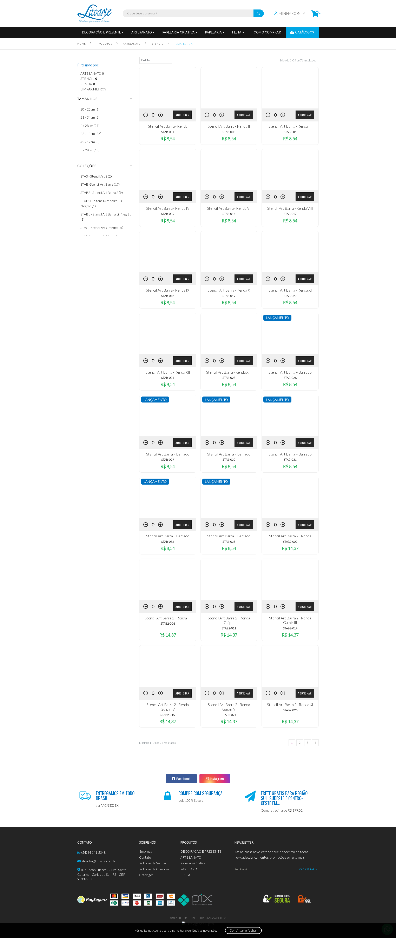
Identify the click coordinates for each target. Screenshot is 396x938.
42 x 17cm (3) (89, 142)
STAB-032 (167, 541)
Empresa (145, 851)
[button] (315, 13)
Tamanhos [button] (87, 99)
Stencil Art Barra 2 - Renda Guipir (229, 620)
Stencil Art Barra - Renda (167, 126)
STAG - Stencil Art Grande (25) (101, 227)
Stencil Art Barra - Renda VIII (290, 208)
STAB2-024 (229, 715)
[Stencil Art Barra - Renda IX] (167, 251)
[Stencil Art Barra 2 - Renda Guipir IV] (167, 666)
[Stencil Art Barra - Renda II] (229, 87)
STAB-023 (229, 377)
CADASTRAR (307, 869)
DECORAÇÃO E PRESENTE (101, 32)
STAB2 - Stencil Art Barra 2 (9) (101, 192)
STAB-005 (167, 213)
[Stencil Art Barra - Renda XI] (290, 251)
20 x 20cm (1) (89, 109)
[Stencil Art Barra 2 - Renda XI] (290, 666)
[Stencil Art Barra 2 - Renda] (290, 497)
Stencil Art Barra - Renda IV (168, 208)
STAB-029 (167, 459)
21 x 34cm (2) (89, 117)
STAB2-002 (290, 541)
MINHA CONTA (291, 13)
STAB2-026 (290, 710)
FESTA (237, 32)
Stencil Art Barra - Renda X (229, 290)
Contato (145, 857)
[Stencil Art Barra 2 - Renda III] (167, 579)
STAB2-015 (167, 715)
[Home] (94, 13)
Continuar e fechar (243, 930)
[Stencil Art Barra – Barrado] (290, 333)
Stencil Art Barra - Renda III (290, 126)
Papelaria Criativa (178, 32)
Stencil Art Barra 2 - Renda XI (290, 704)
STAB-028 (290, 377)
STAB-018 (167, 296)
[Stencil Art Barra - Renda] (167, 87)
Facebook (183, 778)
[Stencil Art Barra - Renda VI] (229, 169)
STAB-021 (167, 377)
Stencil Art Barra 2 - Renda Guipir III (290, 620)
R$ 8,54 (167, 138)
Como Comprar (267, 32)
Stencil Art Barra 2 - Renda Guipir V (229, 707)
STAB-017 (290, 213)
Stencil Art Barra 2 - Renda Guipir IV (168, 707)
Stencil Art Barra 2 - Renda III (168, 618)
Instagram (217, 778)
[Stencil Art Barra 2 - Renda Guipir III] (290, 579)
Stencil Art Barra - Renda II (229, 126)
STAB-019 (229, 296)
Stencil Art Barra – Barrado (290, 372)
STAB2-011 (229, 628)
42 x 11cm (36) (90, 133)
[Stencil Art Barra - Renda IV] (167, 169)
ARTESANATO (141, 32)
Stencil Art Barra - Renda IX (167, 290)
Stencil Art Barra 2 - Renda (290, 536)
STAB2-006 (167, 623)
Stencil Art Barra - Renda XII (168, 372)
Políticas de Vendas (153, 863)
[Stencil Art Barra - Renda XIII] (229, 333)
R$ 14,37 (290, 548)
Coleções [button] (86, 166)
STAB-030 (229, 459)
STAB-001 (167, 132)
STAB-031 (290, 459)
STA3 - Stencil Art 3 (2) (96, 176)
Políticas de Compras (154, 869)
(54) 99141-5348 (93, 852)
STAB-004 (290, 132)
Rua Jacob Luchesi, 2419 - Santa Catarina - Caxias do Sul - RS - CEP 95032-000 (101, 874)
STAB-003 (229, 132)
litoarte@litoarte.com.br (99, 861)
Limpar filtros (93, 89)
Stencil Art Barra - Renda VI (229, 208)
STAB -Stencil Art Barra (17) (100, 184)
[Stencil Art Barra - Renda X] (229, 251)
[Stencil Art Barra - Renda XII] (167, 333)
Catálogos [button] (304, 32)
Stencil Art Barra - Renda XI (290, 290)
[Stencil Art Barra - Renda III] (290, 87)
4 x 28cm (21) (89, 125)
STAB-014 (229, 213)
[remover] (104, 73)
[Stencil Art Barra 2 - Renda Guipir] (229, 579)
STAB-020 (290, 296)
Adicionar (182, 115)
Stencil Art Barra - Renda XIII (229, 372)
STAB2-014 (290, 628)
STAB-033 (229, 541)
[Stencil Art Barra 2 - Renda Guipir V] (229, 666)
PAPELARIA (213, 32)
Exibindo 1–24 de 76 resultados (297, 60)
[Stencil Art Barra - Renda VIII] (290, 169)
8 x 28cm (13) (89, 150)
